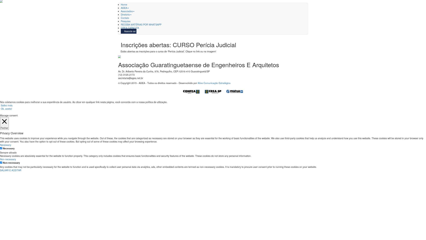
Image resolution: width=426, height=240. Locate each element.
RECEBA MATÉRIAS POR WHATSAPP (141, 24)
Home (124, 4)
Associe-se (129, 31)
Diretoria (125, 14)
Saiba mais (6, 105)
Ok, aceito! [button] (6, 108)
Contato (125, 18)
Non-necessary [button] (8, 159)
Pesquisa (125, 21)
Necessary (9, 148)
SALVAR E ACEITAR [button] (10, 170)
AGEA (124, 8)
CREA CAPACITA (130, 28)
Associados (127, 11)
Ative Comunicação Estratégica (214, 83)
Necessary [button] (5, 144)
